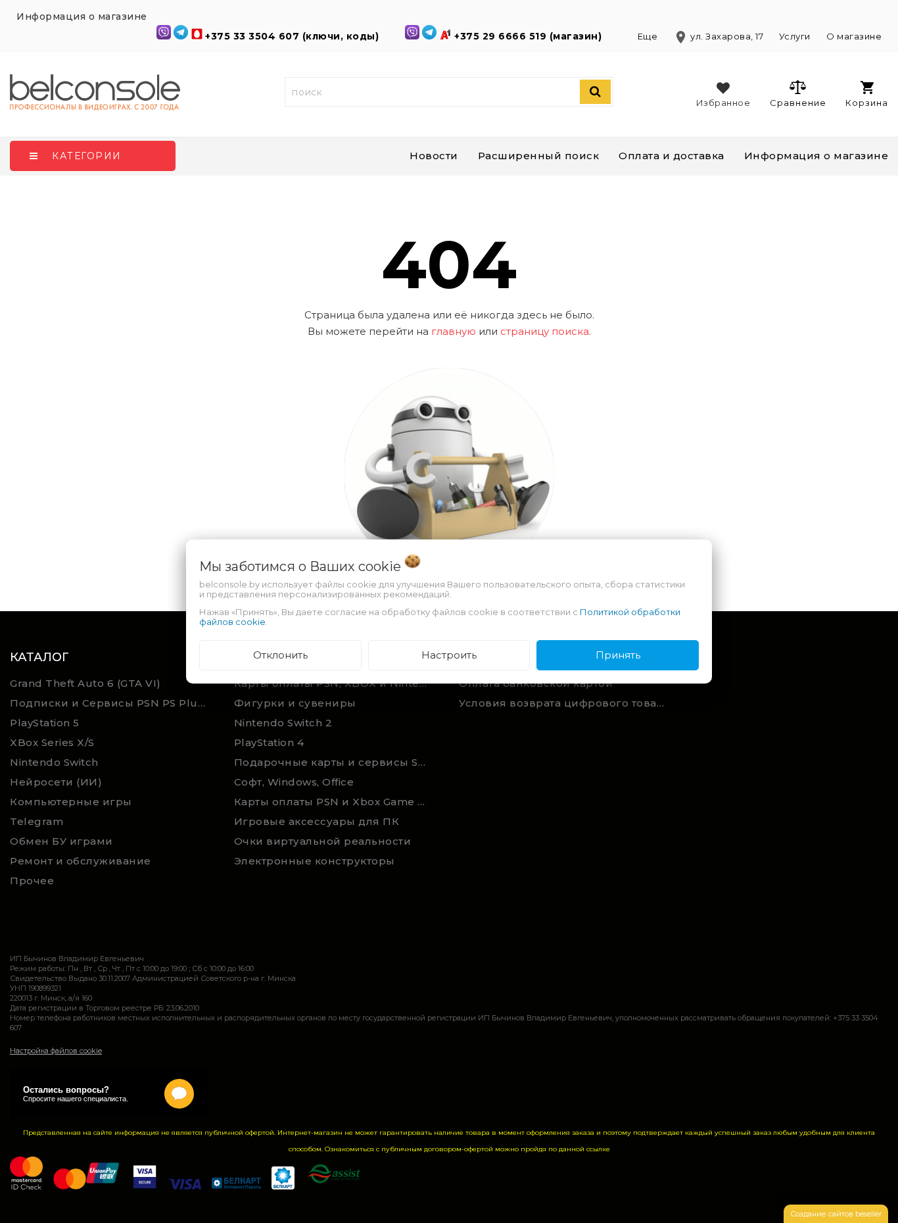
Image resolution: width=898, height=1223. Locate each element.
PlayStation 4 (269, 742)
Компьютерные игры (71, 801)
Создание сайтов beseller (836, 1213)
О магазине (854, 36)
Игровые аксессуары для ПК (317, 821)
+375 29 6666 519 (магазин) (529, 36)
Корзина (866, 102)
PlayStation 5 (45, 722)
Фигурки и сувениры (295, 703)
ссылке (598, 1149)
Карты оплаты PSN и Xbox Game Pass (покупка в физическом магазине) (336, 801)
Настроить (449, 655)
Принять (618, 655)
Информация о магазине (816, 155)
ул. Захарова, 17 (719, 36)
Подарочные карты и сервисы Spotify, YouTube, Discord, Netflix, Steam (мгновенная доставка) (336, 762)
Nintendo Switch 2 (283, 722)
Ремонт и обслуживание (80, 861)
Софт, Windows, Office (294, 782)
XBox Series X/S (52, 742)
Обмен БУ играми (61, 841)
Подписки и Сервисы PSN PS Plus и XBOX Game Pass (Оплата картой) (112, 703)
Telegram (36, 821)
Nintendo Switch (54, 762)
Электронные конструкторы (314, 861)
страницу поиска (544, 331)
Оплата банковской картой (536, 683)
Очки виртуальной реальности (323, 841)
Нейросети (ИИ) (56, 782)
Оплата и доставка (671, 155)
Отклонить (280, 655)
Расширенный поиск (539, 155)
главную (453, 331)
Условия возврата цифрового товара (565, 703)
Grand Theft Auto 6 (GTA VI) (85, 683)
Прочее (32, 880)
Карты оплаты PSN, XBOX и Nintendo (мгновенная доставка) (336, 683)
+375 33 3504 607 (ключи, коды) (293, 36)
